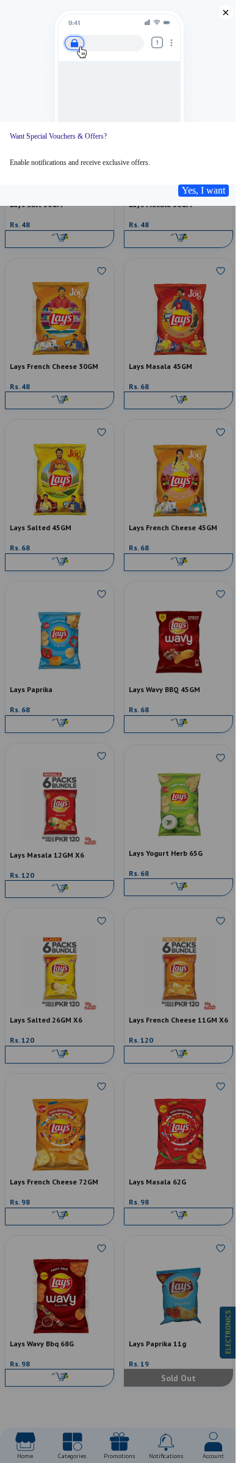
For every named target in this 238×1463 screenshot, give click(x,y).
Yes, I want (203, 190)
